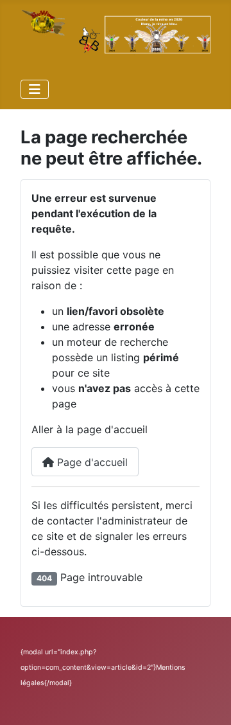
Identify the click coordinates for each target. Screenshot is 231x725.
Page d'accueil (91, 462)
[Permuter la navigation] (35, 89)
